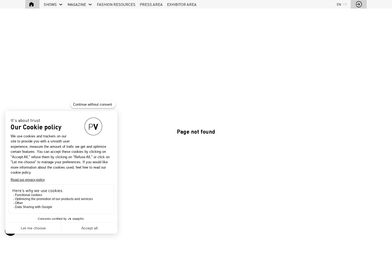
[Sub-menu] (61, 4)
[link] (53, 4)
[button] (32, 4)
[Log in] (359, 4)
